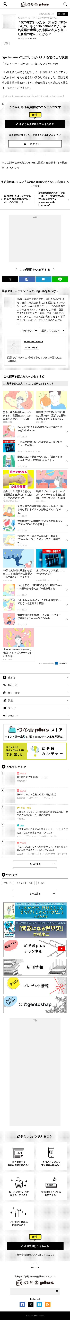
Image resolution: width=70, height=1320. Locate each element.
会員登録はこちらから (36, 1246)
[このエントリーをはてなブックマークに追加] (39, 1305)
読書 (10, 700)
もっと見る (35, 864)
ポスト (64, 14)
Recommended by (47, 663)
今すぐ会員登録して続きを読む (36, 124)
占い (42, 883)
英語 (6, 43)
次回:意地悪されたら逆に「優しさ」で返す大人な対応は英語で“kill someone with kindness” (51, 199)
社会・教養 (14, 692)
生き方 (11, 677)
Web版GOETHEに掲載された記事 (36, 162)
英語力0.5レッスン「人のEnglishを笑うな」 (38, 18)
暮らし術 (12, 685)
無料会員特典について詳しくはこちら (36, 1254)
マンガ (11, 708)
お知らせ (13, 715)
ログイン (35, 144)
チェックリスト (26, 883)
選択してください (50, 330)
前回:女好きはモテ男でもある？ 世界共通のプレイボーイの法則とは (17, 199)
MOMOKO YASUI (33, 341)
